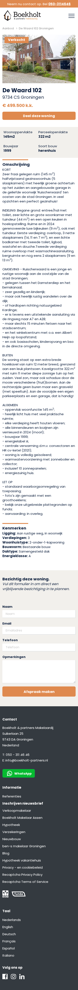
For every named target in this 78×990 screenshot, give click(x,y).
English (7, 927)
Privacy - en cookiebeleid (22, 867)
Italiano (8, 955)
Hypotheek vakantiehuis (21, 860)
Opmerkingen (14, 657)
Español (8, 948)
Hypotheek (11, 824)
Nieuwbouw (11, 839)
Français (9, 941)
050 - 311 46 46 (17, 754)
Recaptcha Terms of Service (25, 881)
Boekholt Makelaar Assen (22, 817)
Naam (7, 607)
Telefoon (10, 640)
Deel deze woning (39, 115)
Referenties (11, 796)
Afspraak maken (39, 691)
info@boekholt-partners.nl (26, 760)
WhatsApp (23, 773)
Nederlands (11, 920)
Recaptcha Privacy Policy (22, 874)
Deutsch (9, 934)
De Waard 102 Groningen (36, 28)
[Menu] (71, 16)
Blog (5, 853)
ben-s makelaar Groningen (24, 846)
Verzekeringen (13, 832)
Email (6, 624)
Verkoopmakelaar (16, 810)
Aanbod (8, 28)
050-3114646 (59, 4)
